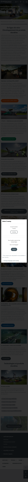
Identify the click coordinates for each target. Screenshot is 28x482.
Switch (14, 249)
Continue (14, 232)
